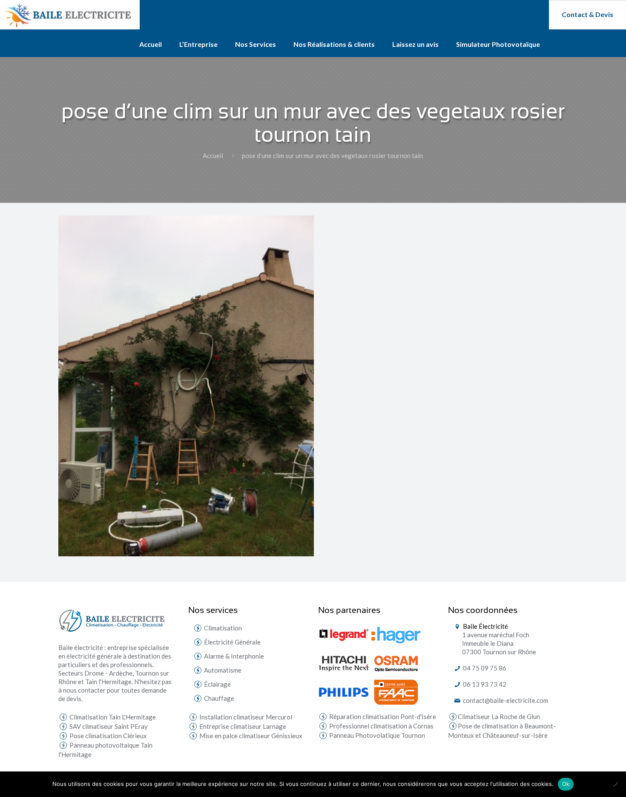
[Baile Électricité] (70, 14)
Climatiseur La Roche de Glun (499, 716)
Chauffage (219, 698)
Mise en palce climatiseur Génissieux (250, 735)
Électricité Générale (232, 642)
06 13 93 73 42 (484, 684)
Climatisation (223, 628)
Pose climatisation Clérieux (107, 735)
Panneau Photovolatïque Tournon (376, 735)
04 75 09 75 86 (484, 668)
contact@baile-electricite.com (505, 700)
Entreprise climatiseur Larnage (242, 726)
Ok (566, 783)
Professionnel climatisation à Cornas (381, 726)
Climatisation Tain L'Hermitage (112, 717)
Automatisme (222, 670)
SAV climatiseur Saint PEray (108, 726)
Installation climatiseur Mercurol (245, 717)
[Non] (615, 784)
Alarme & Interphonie (234, 656)
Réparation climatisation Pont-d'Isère (382, 716)
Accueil (213, 155)
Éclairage (217, 684)
